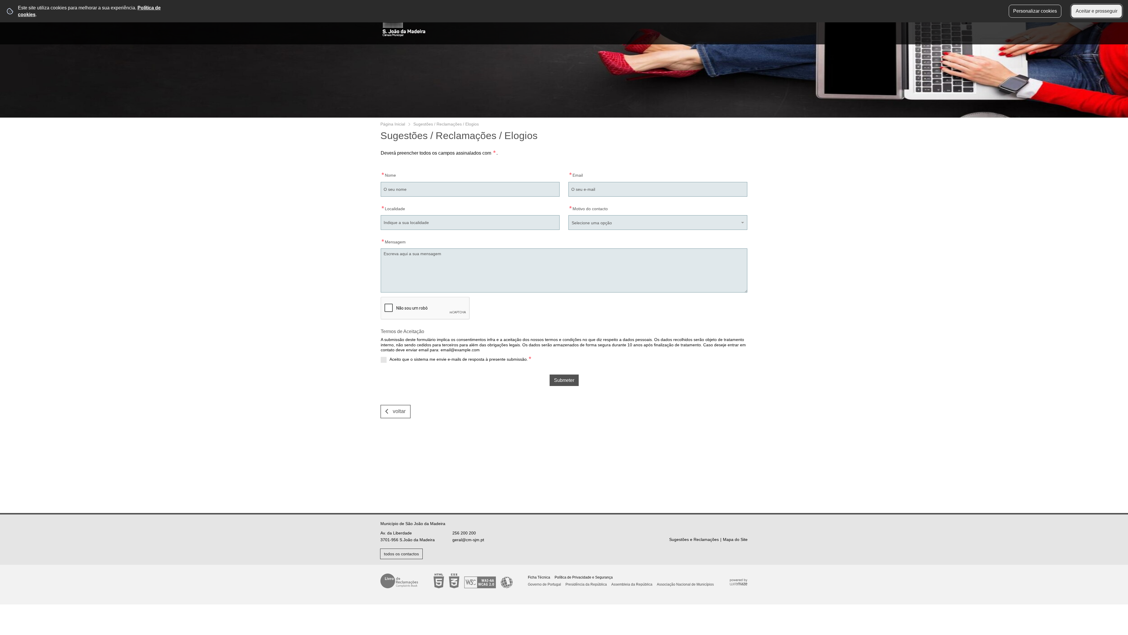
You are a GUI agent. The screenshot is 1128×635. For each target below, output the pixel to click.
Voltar (399, 411)
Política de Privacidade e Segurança (584, 577)
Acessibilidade (473, 581)
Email (575, 174)
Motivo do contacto (588, 207)
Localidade (393, 207)
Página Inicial (392, 124)
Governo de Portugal (544, 584)
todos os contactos (401, 554)
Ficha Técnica (539, 577)
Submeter (564, 380)
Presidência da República (586, 584)
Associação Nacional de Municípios (685, 584)
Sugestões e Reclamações (694, 539)
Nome (388, 174)
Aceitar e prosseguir (1096, 11)
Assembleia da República (631, 584)
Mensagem (393, 241)
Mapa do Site (735, 539)
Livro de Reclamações (399, 581)
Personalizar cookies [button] (1035, 11)
